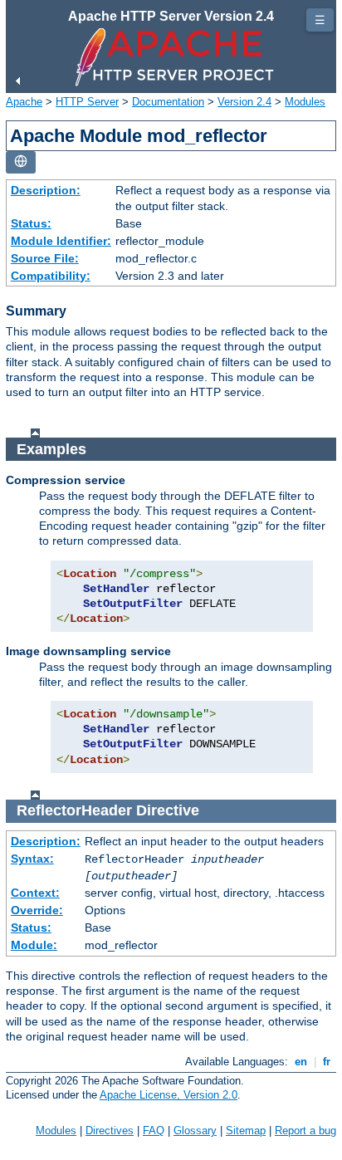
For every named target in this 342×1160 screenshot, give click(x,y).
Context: (35, 892)
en (300, 1061)
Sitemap (246, 1130)
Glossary (195, 1130)
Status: (31, 223)
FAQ (153, 1130)
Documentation (168, 101)
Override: (37, 910)
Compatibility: (50, 275)
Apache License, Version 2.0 (168, 1095)
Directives (110, 1130)
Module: (34, 945)
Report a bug (305, 1130)
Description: (46, 190)
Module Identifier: (61, 240)
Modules (305, 101)
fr (327, 1061)
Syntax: (32, 858)
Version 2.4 (244, 101)
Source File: (45, 258)
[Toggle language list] (21, 162)
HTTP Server (87, 101)
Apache (24, 101)
